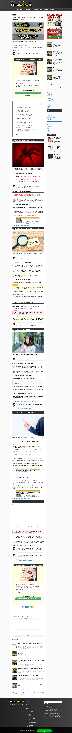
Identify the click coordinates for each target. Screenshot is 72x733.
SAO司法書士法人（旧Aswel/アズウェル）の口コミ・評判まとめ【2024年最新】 (57, 149)
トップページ (29, 704)
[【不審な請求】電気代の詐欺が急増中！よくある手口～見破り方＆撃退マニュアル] (28, 607)
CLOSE (40, 104)
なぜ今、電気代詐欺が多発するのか (23, 111)
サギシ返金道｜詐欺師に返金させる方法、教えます (52, 715)
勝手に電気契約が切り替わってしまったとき (25, 123)
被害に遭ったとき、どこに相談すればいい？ (24, 127)
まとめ (18, 134)
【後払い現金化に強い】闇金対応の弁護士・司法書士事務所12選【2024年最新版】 (57, 157)
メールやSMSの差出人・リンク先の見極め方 (25, 115)
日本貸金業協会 (49, 119)
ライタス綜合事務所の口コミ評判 (51, 707)
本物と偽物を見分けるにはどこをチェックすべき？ (25, 114)
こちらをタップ (34, 82)
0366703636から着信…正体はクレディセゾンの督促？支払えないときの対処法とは (29, 694)
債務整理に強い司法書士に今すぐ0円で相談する (27, 92)
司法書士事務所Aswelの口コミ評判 (51, 710)
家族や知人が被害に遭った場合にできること (25, 125)
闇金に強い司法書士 (20, 9)
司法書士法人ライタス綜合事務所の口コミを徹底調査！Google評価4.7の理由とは (57, 140)
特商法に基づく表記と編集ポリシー (44, 9)
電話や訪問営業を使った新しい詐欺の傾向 (24, 110)
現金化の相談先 (36, 9)
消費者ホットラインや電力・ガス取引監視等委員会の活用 (27, 129)
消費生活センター (50, 126)
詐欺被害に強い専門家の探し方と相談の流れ (25, 131)
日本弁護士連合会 (50, 115)
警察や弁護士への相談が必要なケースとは (24, 130)
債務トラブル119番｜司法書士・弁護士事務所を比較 (52, 716)
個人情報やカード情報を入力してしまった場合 (25, 122)
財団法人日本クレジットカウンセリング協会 (54, 121)
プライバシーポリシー (30, 705)
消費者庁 (48, 130)
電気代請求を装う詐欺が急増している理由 (24, 107)
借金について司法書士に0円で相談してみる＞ (22, 225)
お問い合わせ (52, 9)
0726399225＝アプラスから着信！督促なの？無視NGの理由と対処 (30, 668)
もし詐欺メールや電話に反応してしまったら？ (25, 120)
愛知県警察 (49, 124)
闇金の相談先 (28, 9)
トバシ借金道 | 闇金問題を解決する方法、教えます (52, 713)
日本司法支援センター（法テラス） (53, 113)
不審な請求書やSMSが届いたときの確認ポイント (25, 118)
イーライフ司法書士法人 (21, 83)
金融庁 (48, 128)
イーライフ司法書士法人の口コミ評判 (51, 709)
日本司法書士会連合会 (51, 117)
